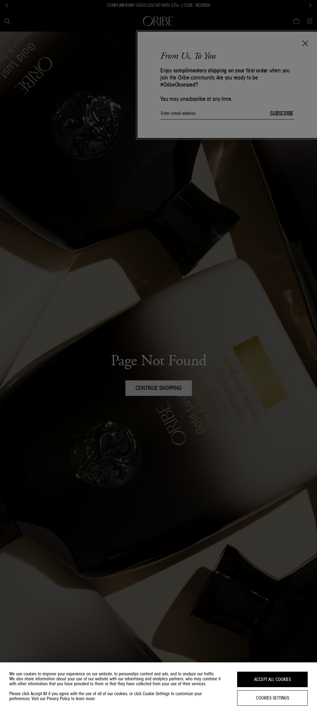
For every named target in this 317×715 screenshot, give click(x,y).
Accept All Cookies (272, 679)
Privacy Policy (58, 698)
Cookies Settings (272, 698)
